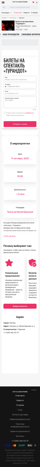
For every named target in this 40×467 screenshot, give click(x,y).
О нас (20, 410)
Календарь (5, 13)
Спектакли (18, 13)
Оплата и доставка (20, 414)
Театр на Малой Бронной (20, 2)
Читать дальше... (10, 236)
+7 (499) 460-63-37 (11, 332)
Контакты (20, 436)
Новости (26, 13)
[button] (6, 86)
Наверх (34, 390)
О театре (34, 13)
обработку (29, 113)
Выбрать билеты (20, 306)
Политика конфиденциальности (20, 425)
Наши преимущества (11, 34)
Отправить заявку (20, 124)
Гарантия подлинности (20, 431)
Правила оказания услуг (20, 419)
